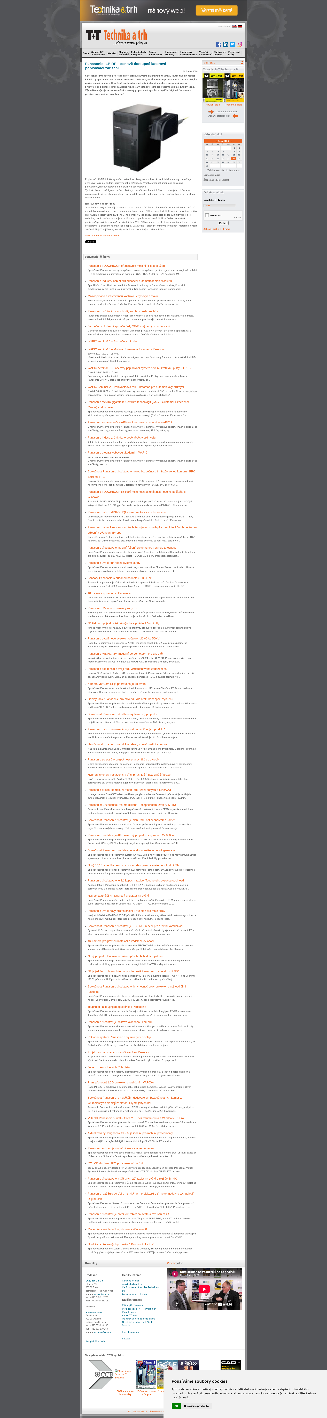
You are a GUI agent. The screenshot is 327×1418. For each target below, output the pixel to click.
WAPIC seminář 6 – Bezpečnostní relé (112, 341)
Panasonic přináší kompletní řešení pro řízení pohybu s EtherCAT (129, 789)
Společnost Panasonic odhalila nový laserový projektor (122, 714)
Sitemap (136, 1411)
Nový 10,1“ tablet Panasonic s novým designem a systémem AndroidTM (134, 865)
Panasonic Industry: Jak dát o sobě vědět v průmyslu (121, 437)
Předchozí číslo (233, 104)
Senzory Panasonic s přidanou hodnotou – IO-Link (120, 578)
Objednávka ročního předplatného (138, 1318)
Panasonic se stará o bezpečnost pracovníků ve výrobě (123, 759)
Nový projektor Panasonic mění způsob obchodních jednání (125, 956)
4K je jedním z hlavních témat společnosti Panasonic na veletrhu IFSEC (133, 971)
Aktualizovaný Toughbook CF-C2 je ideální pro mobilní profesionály (130, 1133)
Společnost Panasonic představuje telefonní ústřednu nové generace (131, 850)
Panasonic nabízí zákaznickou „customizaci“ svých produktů (126, 729)
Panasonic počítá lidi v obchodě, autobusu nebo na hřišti (123, 311)
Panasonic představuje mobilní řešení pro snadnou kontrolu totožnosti (132, 547)
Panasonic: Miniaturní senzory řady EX (112, 608)
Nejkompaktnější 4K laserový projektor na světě (118, 895)
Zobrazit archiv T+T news (217, 229)
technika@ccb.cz (101, 1294)
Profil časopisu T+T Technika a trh (139, 1309)
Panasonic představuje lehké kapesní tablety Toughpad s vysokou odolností (136, 880)
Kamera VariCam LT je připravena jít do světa (117, 683)
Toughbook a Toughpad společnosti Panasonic (117, 1006)
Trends (144, 1411)
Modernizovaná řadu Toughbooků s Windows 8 (117, 1229)
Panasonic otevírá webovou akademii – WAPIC (117, 452)
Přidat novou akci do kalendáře (223, 170)
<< (215, 141)
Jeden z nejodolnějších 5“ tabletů (109, 1067)
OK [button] (176, 1406)
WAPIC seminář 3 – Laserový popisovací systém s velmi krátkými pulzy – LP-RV (139, 368)
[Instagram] (239, 44)
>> (230, 141)
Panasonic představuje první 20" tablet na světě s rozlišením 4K (128, 1214)
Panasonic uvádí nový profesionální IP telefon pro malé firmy (126, 910)
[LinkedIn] (225, 44)
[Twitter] (232, 44)
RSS (129, 1411)
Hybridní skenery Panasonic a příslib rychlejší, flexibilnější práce (129, 774)
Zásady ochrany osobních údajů (162, 1411)
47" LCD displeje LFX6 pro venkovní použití (115, 1163)
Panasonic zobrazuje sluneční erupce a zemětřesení (121, 1148)
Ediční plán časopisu (132, 1305)
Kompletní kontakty (95, 1341)
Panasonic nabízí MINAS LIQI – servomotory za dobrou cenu (127, 512)
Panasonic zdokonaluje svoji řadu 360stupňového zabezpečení (127, 668)
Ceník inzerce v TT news (134, 1294)
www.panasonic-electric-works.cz (103, 235)
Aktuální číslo (213, 104)
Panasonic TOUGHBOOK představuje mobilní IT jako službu (126, 265)
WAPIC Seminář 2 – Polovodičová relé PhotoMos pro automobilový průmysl (136, 387)
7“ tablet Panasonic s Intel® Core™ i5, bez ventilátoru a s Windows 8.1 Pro (136, 1118)
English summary (130, 1332)
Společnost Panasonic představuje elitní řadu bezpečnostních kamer (131, 820)
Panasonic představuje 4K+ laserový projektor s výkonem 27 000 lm (131, 835)
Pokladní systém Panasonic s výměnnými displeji (119, 1037)
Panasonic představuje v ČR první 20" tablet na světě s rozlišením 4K (132, 1178)
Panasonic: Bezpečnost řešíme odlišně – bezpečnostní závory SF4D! (132, 804)
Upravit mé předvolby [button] (196, 1406)
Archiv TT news (130, 1315)
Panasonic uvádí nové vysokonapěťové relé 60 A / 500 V (123, 638)
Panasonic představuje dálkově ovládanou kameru (120, 1022)
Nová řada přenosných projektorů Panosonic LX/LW (120, 1244)
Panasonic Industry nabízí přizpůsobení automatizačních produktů (130, 281)
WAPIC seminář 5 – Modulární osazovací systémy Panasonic (127, 349)
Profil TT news (129, 1312)
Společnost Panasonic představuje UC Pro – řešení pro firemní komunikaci (135, 926)
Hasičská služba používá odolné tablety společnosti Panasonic (128, 744)
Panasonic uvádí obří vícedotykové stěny (114, 562)
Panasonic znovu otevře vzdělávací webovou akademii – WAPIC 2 (130, 422)
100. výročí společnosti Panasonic (109, 593)
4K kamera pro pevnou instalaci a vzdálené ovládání (121, 941)
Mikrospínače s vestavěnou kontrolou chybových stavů (123, 296)
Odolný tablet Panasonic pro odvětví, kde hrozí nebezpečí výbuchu (130, 699)
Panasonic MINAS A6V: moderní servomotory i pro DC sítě (125, 653)
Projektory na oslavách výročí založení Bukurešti (119, 1052)
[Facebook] (218, 44)
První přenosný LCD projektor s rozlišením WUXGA (121, 1082)
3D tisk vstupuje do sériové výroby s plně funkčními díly (123, 623)
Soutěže (126, 1338)
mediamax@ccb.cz (102, 1332)
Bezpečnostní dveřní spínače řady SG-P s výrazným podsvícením (130, 326)
